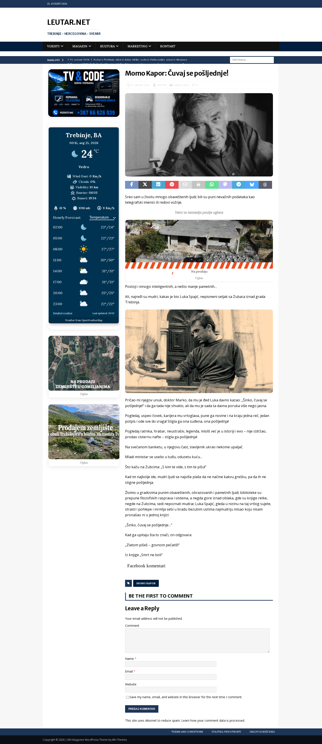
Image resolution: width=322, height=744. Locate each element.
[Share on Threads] (265, 185)
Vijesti (53, 46)
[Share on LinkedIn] (158, 185)
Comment (132, 625)
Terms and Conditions (187, 731)
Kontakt (167, 46)
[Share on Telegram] (238, 185)
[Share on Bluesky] (252, 185)
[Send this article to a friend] (185, 185)
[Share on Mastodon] (225, 185)
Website (130, 684)
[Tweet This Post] (145, 185)
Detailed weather (63, 313)
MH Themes (119, 740)
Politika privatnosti (226, 731)
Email (129, 671)
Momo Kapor (146, 583)
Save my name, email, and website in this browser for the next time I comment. (185, 697)
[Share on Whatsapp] (212, 185)
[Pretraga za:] (252, 60)
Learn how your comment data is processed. (213, 720)
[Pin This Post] (172, 185)
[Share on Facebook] (131, 185)
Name (130, 659)
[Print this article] (198, 185)
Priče (186, 85)
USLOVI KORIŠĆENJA (262, 731)
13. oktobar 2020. (140, 85)
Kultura (107, 46)
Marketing (137, 46)
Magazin (79, 46)
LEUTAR (162, 85)
